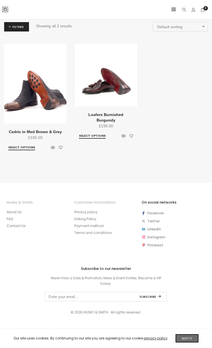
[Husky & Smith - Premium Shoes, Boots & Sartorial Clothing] (5, 10)
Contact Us (16, 225)
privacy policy (156, 338)
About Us (14, 212)
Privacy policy (85, 212)
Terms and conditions (93, 232)
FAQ (10, 219)
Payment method (89, 225)
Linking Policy (85, 219)
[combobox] (180, 26)
